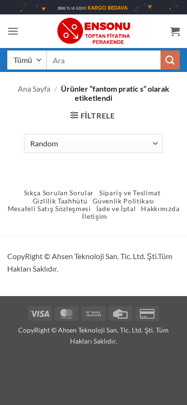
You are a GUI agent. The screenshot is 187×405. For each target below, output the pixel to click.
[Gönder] (170, 59)
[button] (13, 31)
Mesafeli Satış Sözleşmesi (49, 209)
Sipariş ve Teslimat (130, 193)
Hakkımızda (160, 209)
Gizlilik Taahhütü (60, 201)
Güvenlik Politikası (123, 201)
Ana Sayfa (34, 88)
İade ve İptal (116, 209)
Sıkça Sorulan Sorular (59, 193)
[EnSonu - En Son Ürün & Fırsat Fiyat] (93, 31)
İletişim (94, 216)
